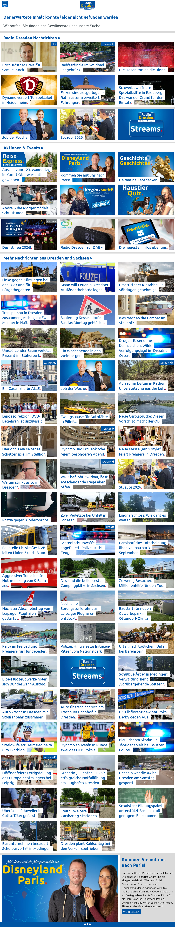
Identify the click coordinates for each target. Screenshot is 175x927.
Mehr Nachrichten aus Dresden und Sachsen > (47, 258)
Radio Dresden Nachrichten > (31, 37)
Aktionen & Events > (23, 147)
